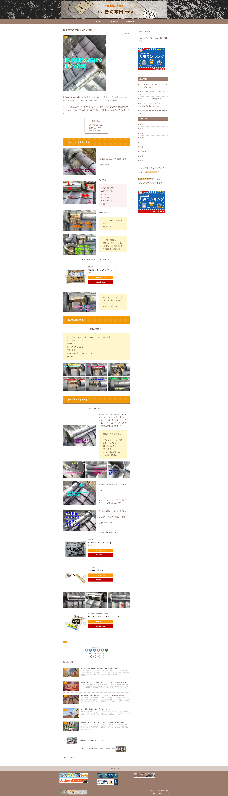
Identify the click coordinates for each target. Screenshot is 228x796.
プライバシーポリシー (162, 790)
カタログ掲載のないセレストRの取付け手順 (153, 93)
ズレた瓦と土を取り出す (97, 125)
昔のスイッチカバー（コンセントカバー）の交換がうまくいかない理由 (153, 105)
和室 (141, 124)
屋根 (65, 642)
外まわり (143, 138)
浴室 (141, 147)
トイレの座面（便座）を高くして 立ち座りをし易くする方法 (153, 86)
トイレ (142, 142)
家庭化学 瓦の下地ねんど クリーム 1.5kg (102, 270)
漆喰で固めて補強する (96, 130)
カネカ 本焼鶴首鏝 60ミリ (97, 570)
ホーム (151, 790)
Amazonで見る (100, 277)
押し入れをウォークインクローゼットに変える (153, 112)
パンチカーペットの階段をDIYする (151, 99)
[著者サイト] (90, 656)
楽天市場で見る (100, 282)
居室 (141, 128)
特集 (141, 160)
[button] (166, 32)
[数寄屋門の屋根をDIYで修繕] (94, 650)
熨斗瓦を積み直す (95, 128)
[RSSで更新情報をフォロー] (102, 656)
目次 (93, 121)
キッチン (143, 151)
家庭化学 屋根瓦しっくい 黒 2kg (99, 543)
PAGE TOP (114, 768)
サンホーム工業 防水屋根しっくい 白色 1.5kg (104, 617)
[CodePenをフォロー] (94, 656)
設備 (141, 156)
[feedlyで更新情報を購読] (98, 656)
